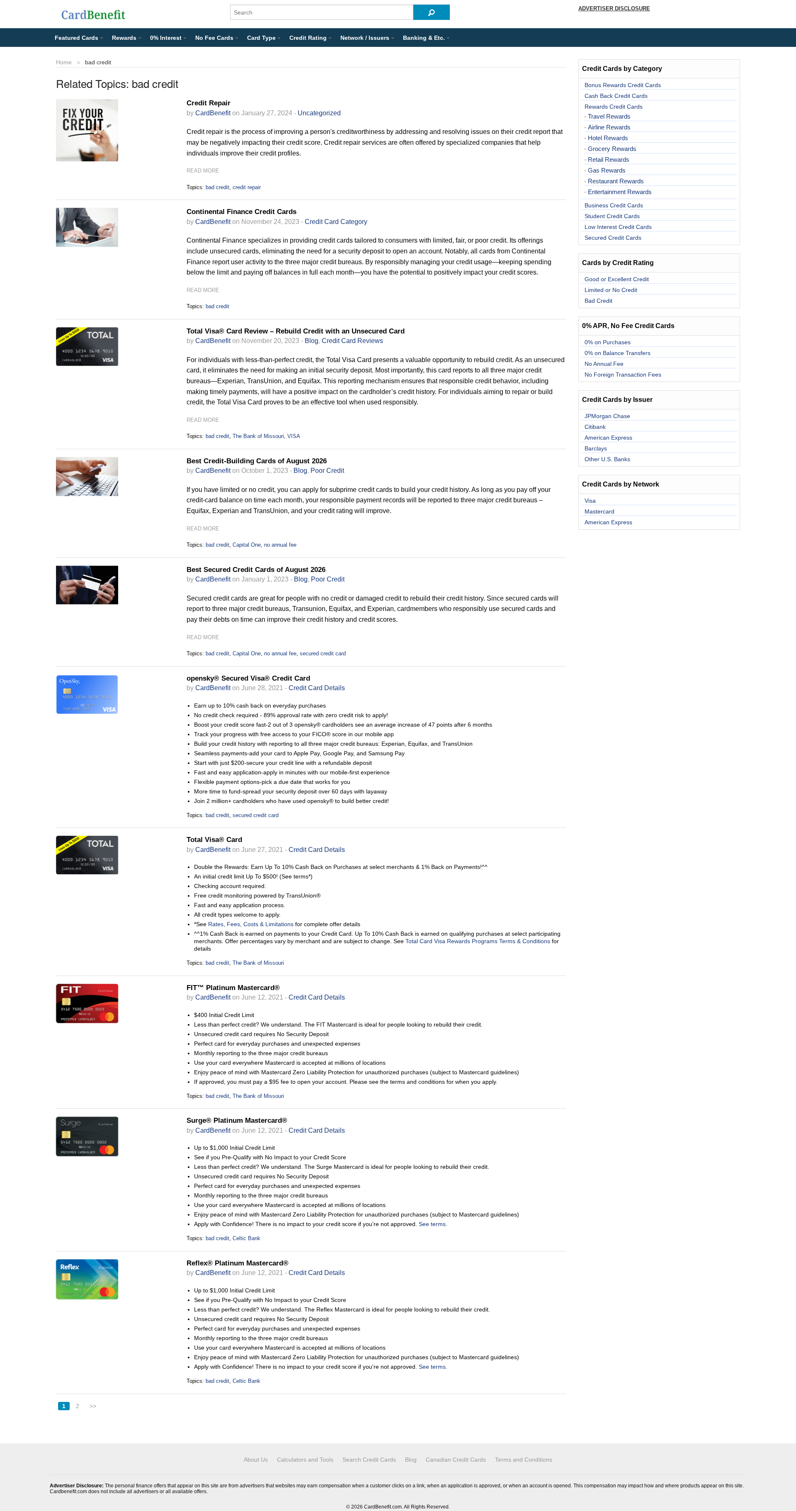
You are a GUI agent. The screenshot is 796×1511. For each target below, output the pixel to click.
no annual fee (280, 545)
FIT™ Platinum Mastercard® (233, 988)
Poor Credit (327, 470)
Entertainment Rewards (620, 192)
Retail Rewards (608, 159)
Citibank (595, 426)
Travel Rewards (609, 116)
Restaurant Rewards (616, 181)
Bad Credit (598, 300)
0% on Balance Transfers (617, 353)
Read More (203, 171)
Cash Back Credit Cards (616, 95)
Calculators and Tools (305, 1459)
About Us (256, 1459)
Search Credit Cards (369, 1459)
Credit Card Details (317, 687)
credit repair (247, 187)
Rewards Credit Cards (614, 106)
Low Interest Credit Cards (618, 227)
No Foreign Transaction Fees (623, 374)
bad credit (217, 187)
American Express (608, 437)
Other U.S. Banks (607, 459)
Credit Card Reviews (352, 340)
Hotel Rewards (608, 138)
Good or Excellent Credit (617, 279)
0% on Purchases (608, 342)
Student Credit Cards (612, 216)
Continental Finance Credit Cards (241, 212)
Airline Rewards (609, 127)
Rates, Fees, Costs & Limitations (251, 924)
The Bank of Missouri (258, 436)
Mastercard (599, 511)
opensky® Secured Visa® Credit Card (248, 678)
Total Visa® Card (214, 840)
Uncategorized (319, 113)
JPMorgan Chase (607, 416)
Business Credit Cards (614, 205)
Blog (311, 340)
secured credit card (323, 653)
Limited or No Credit (611, 290)
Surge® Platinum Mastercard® (237, 1120)
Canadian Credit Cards (456, 1459)
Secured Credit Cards (613, 237)
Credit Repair (209, 103)
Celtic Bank (246, 1238)
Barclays (596, 448)
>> (93, 1406)
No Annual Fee (604, 363)
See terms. (433, 1224)
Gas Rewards (607, 170)
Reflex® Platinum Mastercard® (238, 1263)
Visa (590, 500)
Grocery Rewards (612, 149)
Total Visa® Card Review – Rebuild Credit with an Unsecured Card (296, 331)
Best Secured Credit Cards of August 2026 (256, 570)
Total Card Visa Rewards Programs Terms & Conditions (477, 941)
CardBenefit (213, 113)
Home (64, 62)
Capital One (247, 545)
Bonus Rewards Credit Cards (623, 85)
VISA (293, 436)
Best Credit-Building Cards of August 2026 (257, 461)
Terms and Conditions (523, 1459)
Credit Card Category (336, 221)
